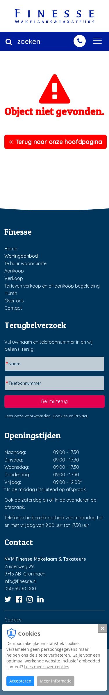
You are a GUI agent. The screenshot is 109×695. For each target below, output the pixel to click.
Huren (10, 293)
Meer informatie (56, 681)
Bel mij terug (54, 401)
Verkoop (13, 278)
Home (10, 249)
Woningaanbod (21, 256)
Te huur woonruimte (25, 263)
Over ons (14, 301)
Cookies (60, 415)
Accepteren (20, 681)
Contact (13, 308)
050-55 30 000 (20, 588)
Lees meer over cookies (46, 666)
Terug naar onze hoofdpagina (58, 141)
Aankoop (14, 271)
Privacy (81, 415)
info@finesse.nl (20, 581)
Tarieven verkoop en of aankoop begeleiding (52, 286)
